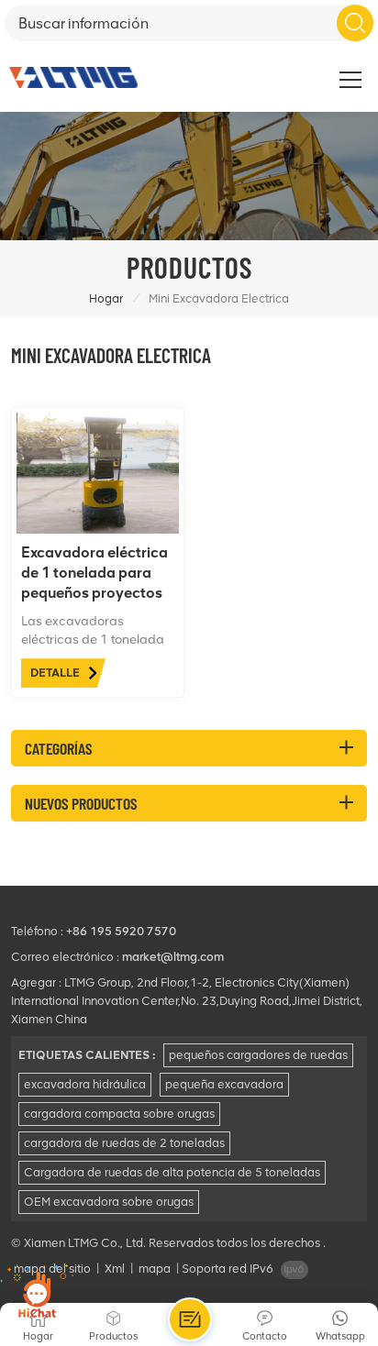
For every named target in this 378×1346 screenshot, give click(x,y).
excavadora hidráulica (85, 1084)
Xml (115, 1268)
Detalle (55, 672)
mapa (155, 1268)
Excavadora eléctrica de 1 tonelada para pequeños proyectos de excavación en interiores (94, 573)
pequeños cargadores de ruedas (258, 1055)
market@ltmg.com (173, 957)
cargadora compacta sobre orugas (119, 1113)
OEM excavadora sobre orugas (109, 1201)
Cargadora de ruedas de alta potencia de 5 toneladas (172, 1172)
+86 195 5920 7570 (121, 931)
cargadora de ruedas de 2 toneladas (124, 1143)
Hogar (106, 298)
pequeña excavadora (224, 1084)
